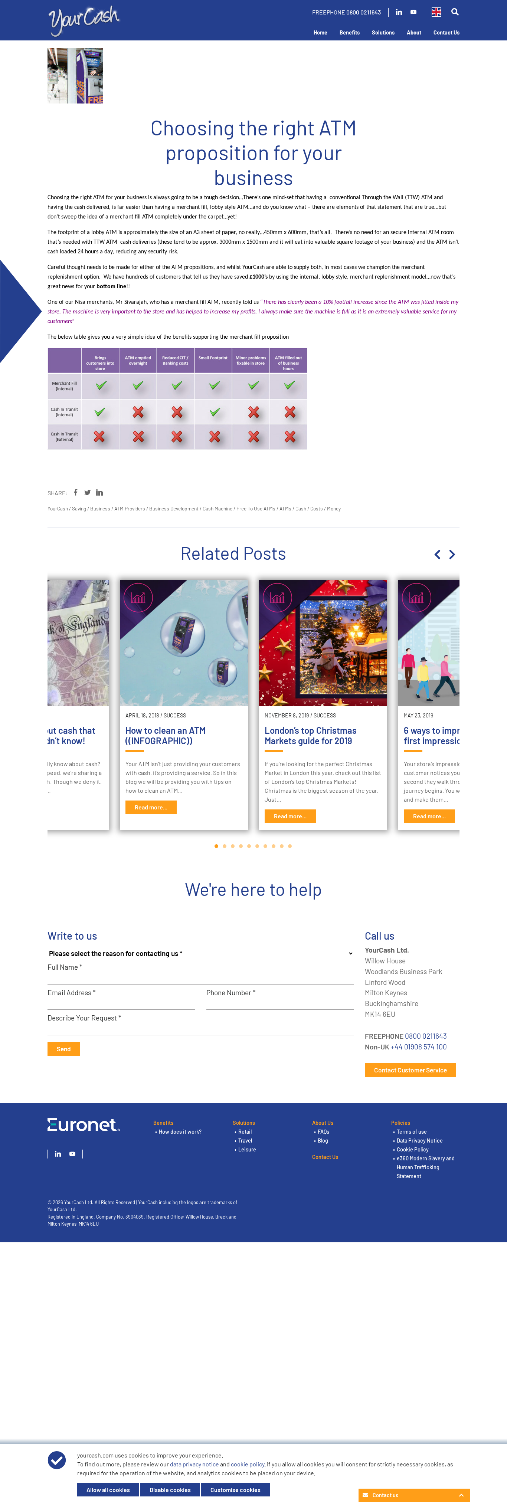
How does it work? (180, 1131)
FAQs (323, 1131)
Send (64, 1048)
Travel (245, 1140)
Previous (437, 554)
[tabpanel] (323, 705)
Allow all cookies (108, 1489)
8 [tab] (274, 846)
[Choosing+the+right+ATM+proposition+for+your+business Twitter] (87, 492)
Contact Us (446, 32)
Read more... (151, 807)
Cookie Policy (413, 1149)
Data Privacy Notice (420, 1140)
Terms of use (412, 1131)
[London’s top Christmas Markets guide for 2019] (323, 643)
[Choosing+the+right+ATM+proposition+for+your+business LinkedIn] (99, 492)
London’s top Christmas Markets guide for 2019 (311, 735)
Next (452, 554)
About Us (322, 1123)
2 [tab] (225, 846)
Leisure (247, 1149)
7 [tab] (266, 846)
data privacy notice (194, 1464)
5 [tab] (249, 846)
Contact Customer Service (410, 1070)
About (414, 32)
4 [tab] (241, 846)
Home (320, 32)
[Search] (454, 12)
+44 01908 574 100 (419, 1046)
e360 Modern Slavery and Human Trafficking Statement (426, 1167)
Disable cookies (170, 1489)
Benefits (350, 32)
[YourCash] (85, 19)
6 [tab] (257, 846)
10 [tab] (290, 846)
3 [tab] (233, 846)
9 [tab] (282, 846)
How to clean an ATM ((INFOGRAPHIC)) (165, 735)
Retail (245, 1131)
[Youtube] (413, 12)
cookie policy (247, 1464)
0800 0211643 (363, 12)
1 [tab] (217, 846)
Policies (400, 1123)
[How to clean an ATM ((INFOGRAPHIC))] (184, 643)
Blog (323, 1140)
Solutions (383, 32)
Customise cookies (235, 1489)
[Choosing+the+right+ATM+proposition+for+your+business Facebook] (75, 492)
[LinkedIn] (399, 12)
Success (175, 715)
